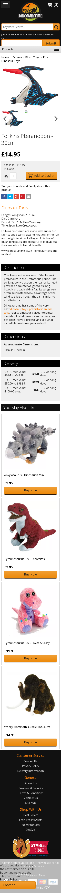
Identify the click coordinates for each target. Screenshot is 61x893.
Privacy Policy (30, 766)
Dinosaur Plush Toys (26, 57)
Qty (6, 176)
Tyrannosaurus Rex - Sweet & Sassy (27, 643)
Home (5, 57)
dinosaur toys (19, 309)
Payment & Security (30, 788)
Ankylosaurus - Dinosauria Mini (24, 475)
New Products (31, 825)
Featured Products (31, 820)
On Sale (31, 829)
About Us (31, 783)
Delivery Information (30, 771)
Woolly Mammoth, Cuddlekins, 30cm (27, 727)
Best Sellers (30, 815)
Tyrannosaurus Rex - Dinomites (24, 559)
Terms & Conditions (30, 793)
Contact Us (30, 761)
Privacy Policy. (8, 879)
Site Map (30, 803)
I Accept (9, 885)
